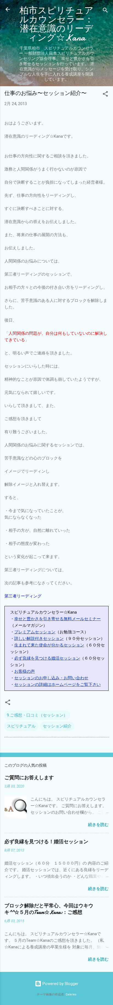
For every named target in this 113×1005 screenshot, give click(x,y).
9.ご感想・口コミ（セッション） (37, 715)
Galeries (71, 994)
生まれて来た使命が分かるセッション (49, 645)
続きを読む (98, 824)
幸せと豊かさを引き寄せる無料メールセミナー (57, 618)
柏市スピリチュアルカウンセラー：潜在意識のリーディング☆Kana (56, 24)
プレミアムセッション (34, 631)
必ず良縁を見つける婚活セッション (47, 658)
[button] (105, 95)
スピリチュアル (21, 726)
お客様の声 (24, 671)
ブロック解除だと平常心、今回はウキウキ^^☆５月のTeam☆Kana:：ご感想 (48, 909)
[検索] (105, 11)
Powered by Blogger (59, 983)
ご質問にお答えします (29, 777)
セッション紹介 (57, 726)
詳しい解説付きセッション (39, 638)
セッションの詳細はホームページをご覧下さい (57, 684)
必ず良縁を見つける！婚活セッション (46, 841)
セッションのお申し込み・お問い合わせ (51, 677)
